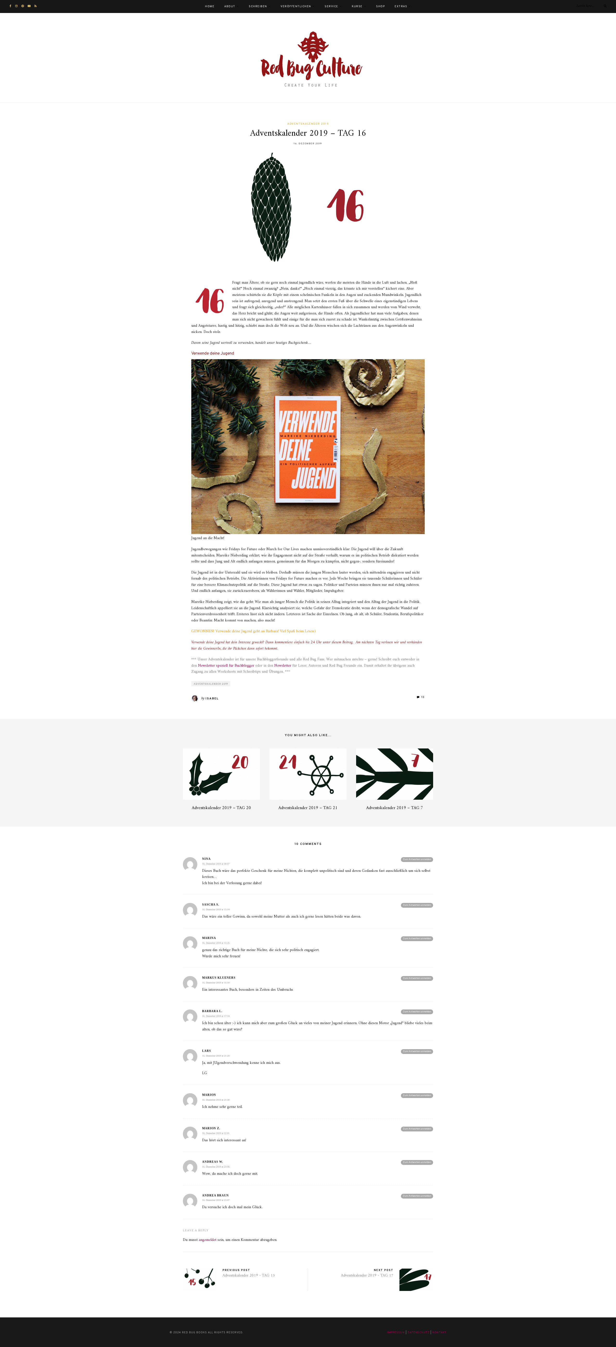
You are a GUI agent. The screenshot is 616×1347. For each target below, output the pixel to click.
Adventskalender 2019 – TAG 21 (308, 808)
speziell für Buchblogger (226, 665)
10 (422, 697)
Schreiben (258, 6)
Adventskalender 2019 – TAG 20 (221, 808)
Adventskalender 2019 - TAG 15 (249, 1275)
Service (331, 6)
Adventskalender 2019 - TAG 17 (367, 1275)
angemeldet (207, 1240)
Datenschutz (419, 1332)
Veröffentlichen (296, 6)
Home (209, 6)
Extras (401, 6)
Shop (380, 6)
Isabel (212, 699)
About (229, 6)
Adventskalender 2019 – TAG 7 (394, 808)
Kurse (357, 6)
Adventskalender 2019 (308, 124)
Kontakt (439, 1332)
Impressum (396, 1332)
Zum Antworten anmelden (417, 859)
